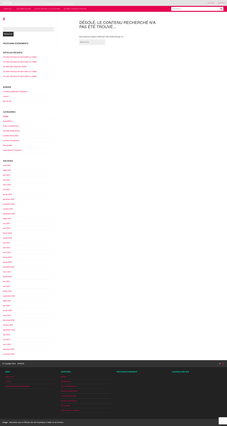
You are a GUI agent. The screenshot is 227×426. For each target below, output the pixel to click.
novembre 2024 (9, 204)
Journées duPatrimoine (11, 131)
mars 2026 (7, 185)
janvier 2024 (7, 238)
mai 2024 (6, 223)
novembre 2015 (9, 354)
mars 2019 (7, 315)
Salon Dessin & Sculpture (47, 9)
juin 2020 (6, 306)
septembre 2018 (9, 330)
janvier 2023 (7, 262)
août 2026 (7, 165)
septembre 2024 (9, 214)
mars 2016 (7, 344)
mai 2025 (6, 190)
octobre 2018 (8, 325)
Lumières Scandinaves (11, 140)
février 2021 (7, 291)
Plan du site (7, 101)
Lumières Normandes (10, 136)
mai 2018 (6, 335)
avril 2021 (6, 286)
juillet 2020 (7, 301)
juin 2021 (6, 281)
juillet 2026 (7, 170)
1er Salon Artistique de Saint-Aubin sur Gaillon (20, 57)
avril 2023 (6, 248)
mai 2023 (6, 243)
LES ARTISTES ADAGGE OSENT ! (15, 67)
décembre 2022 (8, 267)
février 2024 (7, 233)
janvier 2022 (7, 277)
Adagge (8, 9)
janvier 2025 (7, 194)
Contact (221, 3)
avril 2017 (6, 339)
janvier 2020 (7, 310)
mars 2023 (7, 252)
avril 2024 (6, 228)
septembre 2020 (9, 296)
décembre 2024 (8, 199)
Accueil (210, 3)
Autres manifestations (75, 9)
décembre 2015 (8, 349)
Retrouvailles (7, 145)
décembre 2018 (8, 320)
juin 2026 (6, 175)
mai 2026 (6, 180)
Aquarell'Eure (8, 121)
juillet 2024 (7, 219)
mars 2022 (7, 272)
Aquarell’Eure (23, 9)
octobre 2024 (8, 209)
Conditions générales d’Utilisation (15, 91)
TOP (223, 364)
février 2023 (7, 257)
